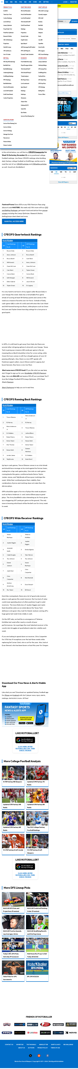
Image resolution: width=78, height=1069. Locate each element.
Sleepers (40, 32)
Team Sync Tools (7, 14)
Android (16, 695)
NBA (11, 2)
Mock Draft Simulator (26, 14)
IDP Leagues (41, 51)
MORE (35, 2)
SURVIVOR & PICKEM (8, 120)
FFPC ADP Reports (25, 51)
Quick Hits (23, 109)
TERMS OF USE (55, 1048)
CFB (30, 2)
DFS (40, 2)
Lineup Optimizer (7, 25)
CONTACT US (9, 1044)
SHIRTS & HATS (55, 1044)
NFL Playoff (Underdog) (9, 61)
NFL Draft (40, 18)
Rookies (40, 21)
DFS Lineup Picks (42, 69)
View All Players (63, 137)
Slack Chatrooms (8, 387)
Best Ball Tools (6, 65)
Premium (10, 382)
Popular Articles (57, 32)
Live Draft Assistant (25, 18)
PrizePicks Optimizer (8, 32)
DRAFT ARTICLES (42, 7)
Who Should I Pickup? (26, 72)
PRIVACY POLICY (42, 1048)
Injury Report (24, 43)
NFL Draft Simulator (25, 11)
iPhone (7, 695)
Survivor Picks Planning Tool (27, 116)
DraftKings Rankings (8, 76)
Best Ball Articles (7, 83)
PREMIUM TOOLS (7, 7)
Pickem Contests (7, 145)
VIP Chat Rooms (7, 51)
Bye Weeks (23, 112)
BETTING (46, 2)
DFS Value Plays (42, 80)
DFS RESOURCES (42, 58)
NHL (16, 2)
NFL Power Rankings (43, 54)
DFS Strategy (41, 87)
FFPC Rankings (7, 80)
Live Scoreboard (25, 83)
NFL (2, 2)
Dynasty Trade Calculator (27, 54)
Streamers (23, 98)
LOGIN (65, 2)
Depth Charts (24, 40)
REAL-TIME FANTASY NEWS (59, 44)
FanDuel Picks (41, 76)
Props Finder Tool (7, 29)
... (65, 21)
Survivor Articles (7, 127)
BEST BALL (6, 58)
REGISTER (73, 2)
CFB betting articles (39, 164)
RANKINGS (54, 168)
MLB (6, 2)
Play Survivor (6, 138)
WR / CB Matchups (7, 40)
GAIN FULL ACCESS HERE (14, 221)
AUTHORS (31, 1048)
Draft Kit (5, 11)
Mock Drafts (41, 47)
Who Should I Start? (25, 69)
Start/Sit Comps (7, 47)
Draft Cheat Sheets (8, 94)
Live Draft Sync (7, 21)
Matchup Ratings (42, 65)
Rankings (23, 29)
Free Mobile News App (26, 61)
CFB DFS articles (23, 164)
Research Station (7, 36)
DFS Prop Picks (42, 83)
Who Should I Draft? (26, 21)
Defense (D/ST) (25, 105)
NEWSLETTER (43, 1044)
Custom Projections (8, 98)
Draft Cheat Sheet (25, 25)
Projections (6, 43)
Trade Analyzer (25, 76)
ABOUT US (21, 1048)
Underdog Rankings (8, 72)
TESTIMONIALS (31, 1044)
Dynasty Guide (24, 36)
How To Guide (6, 54)
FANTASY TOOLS (58, 21)
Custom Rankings (7, 18)
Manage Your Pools (8, 134)
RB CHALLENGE (68, 1044)
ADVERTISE (19, 1044)
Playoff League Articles (26, 65)
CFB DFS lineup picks (36, 152)
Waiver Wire (24, 101)
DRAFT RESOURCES (26, 7)
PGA (20, 2)
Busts (39, 36)
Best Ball (40, 25)
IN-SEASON (24, 58)
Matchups (23, 94)
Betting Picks (41, 90)
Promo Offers (41, 94)
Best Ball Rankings (7, 69)
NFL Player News (25, 80)
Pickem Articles (7, 141)
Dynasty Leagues (42, 14)
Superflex (40, 43)
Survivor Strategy (7, 130)
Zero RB (40, 40)
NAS (25, 2)
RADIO (75, 21)
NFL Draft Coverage (43, 11)
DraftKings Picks (42, 72)
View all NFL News (63, 93)
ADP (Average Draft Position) (28, 47)
